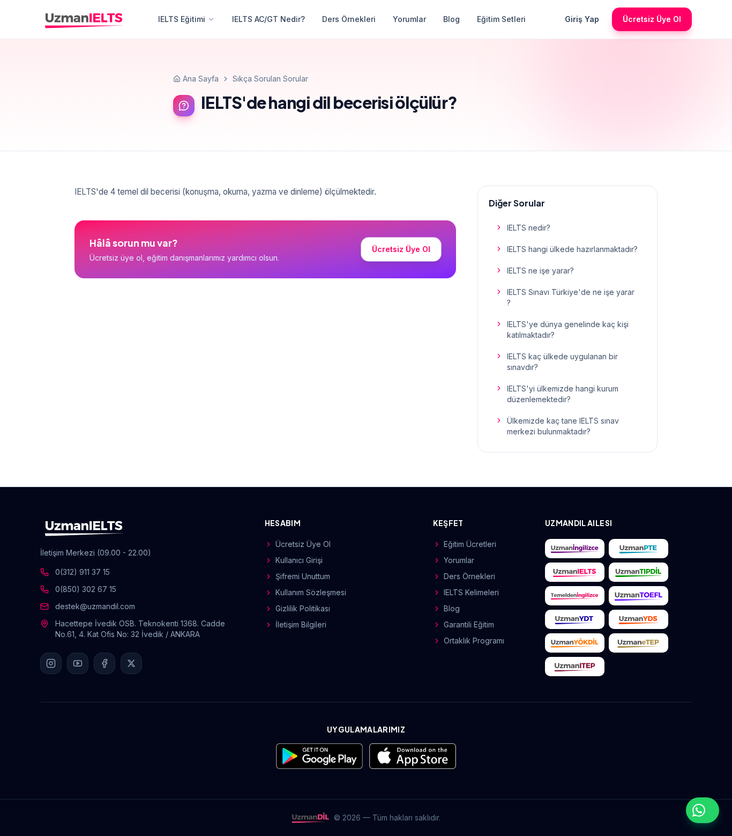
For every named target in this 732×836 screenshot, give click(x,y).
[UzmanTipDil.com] (638, 572)
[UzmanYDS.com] (638, 619)
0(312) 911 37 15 (82, 571)
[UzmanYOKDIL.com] (574, 643)
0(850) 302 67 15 (85, 589)
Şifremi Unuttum (302, 576)
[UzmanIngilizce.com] (574, 548)
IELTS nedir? (528, 227)
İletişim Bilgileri (300, 624)
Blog (451, 19)
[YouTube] (77, 663)
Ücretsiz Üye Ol (652, 19)
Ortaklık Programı (474, 640)
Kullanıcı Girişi (299, 560)
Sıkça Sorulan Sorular (270, 78)
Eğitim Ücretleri (470, 544)
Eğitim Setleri (501, 19)
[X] (131, 663)
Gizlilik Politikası (302, 608)
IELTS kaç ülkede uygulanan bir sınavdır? (562, 362)
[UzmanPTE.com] (638, 548)
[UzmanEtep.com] (638, 643)
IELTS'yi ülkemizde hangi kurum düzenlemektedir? (562, 394)
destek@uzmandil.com (95, 606)
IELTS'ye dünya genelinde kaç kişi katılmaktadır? (568, 329)
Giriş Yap (582, 19)
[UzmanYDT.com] (574, 619)
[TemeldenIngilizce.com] (574, 595)
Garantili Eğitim (469, 624)
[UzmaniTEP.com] (574, 666)
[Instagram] (51, 663)
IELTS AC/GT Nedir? (268, 19)
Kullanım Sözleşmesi (310, 592)
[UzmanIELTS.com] (574, 572)
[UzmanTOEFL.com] (638, 595)
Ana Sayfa (201, 78)
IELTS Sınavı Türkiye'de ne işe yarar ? (570, 297)
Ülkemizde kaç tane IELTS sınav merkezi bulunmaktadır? (563, 426)
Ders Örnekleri (349, 19)
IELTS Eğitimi (181, 19)
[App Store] (412, 756)
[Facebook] (104, 663)
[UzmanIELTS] (84, 19)
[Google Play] (319, 756)
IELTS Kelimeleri (471, 592)
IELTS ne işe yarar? (540, 270)
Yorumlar (409, 19)
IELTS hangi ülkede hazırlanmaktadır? (572, 249)
